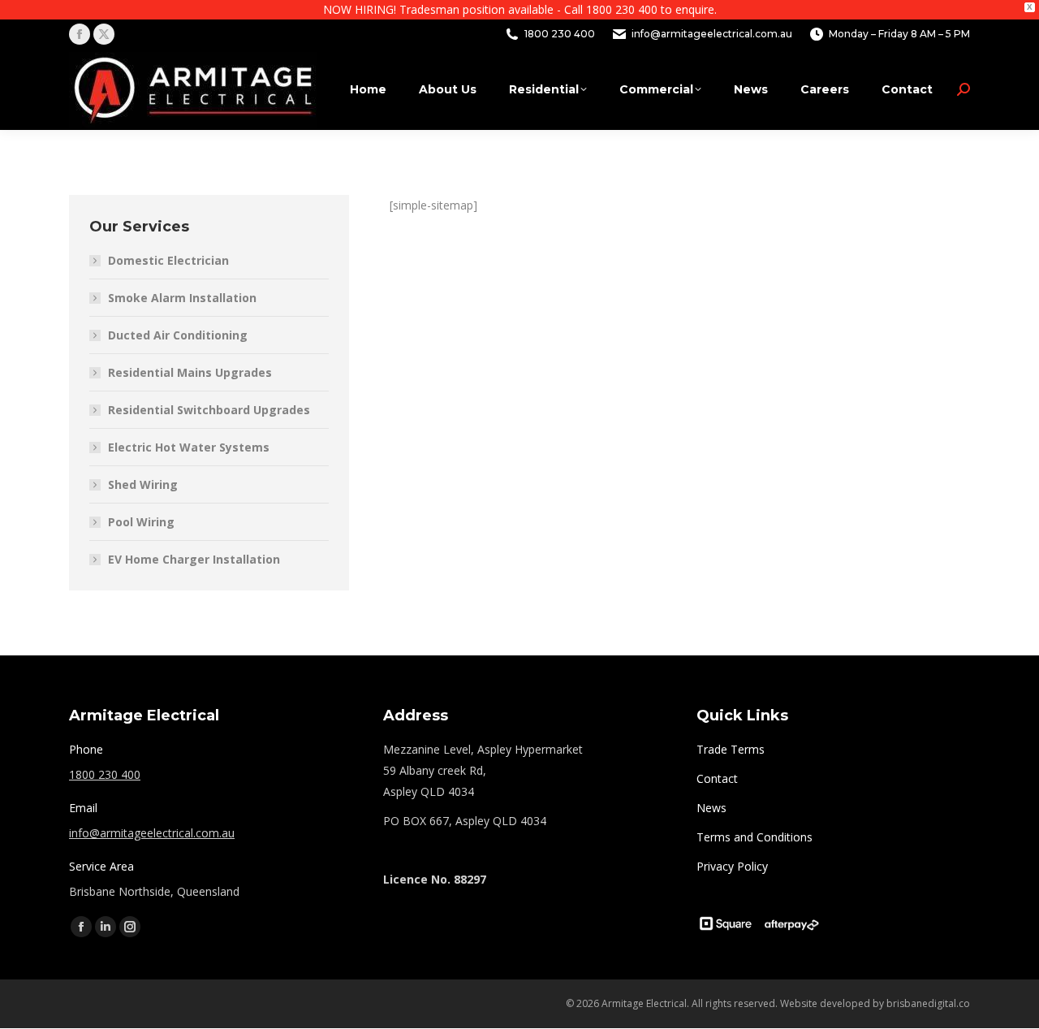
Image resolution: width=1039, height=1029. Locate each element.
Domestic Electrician (168, 260)
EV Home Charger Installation (194, 559)
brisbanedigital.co (928, 1003)
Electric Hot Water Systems (188, 447)
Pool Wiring (141, 522)
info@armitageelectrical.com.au (152, 833)
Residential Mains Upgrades (190, 372)
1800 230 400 (559, 34)
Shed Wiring (143, 484)
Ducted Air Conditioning (178, 335)
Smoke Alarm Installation (182, 297)
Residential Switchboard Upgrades (209, 409)
